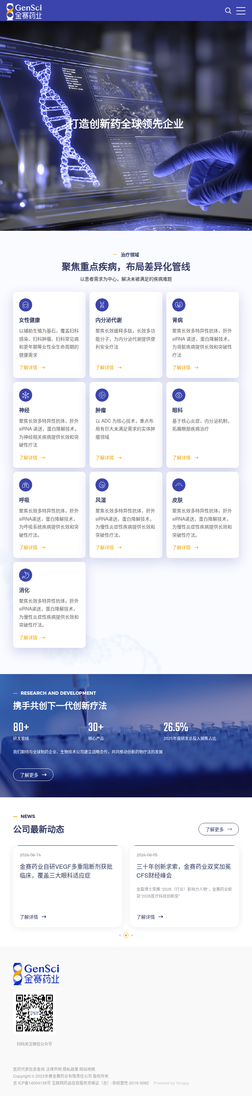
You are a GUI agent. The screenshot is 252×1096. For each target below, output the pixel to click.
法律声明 (54, 1069)
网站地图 (87, 1069)
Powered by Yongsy (171, 1083)
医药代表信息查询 (29, 1069)
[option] (126, 126)
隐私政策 (70, 1069)
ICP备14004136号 (34, 1083)
